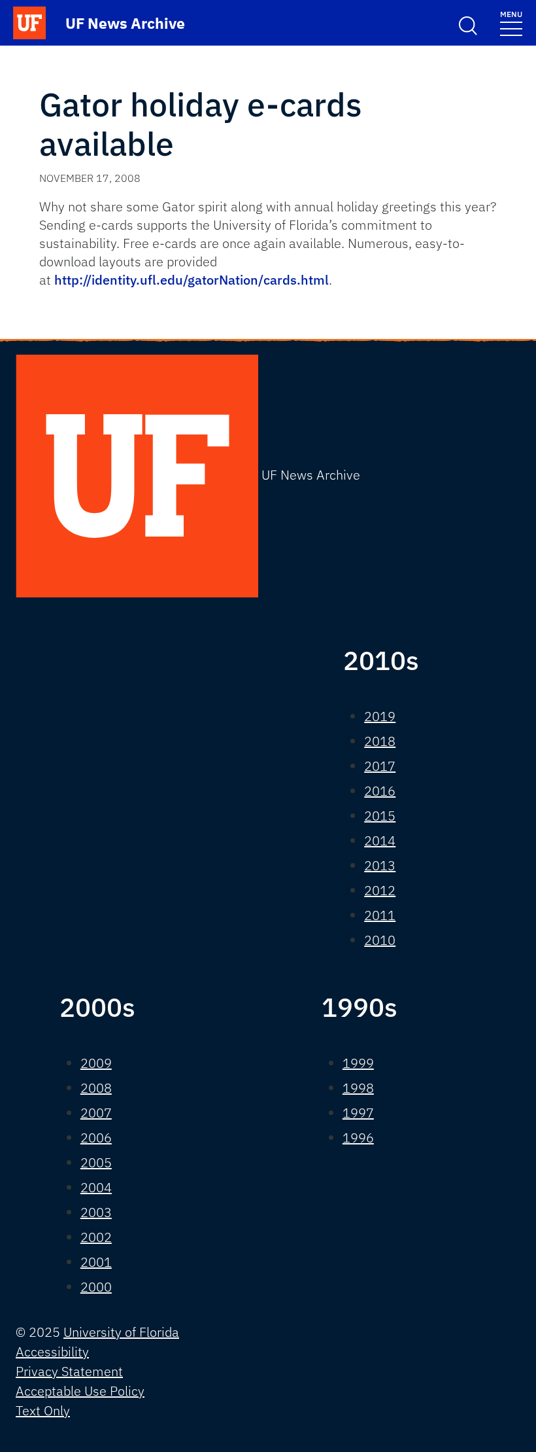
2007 (96, 1113)
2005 (96, 1162)
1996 (358, 1137)
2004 (96, 1187)
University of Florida (121, 1332)
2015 (379, 815)
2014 (379, 840)
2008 (96, 1088)
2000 (96, 1287)
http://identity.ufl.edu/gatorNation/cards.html (191, 280)
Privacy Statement (69, 1371)
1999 (358, 1063)
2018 (379, 741)
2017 (379, 766)
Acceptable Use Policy (80, 1391)
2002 (96, 1237)
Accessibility (52, 1351)
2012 (379, 890)
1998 (358, 1088)
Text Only (43, 1410)
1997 (358, 1113)
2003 (96, 1212)
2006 (96, 1137)
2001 (96, 1262)
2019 (379, 716)
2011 (379, 915)
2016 (379, 791)
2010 (379, 940)
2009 (96, 1063)
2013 (379, 865)
